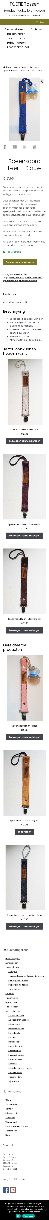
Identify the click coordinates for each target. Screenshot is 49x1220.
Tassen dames (15, 29)
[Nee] (45, 1210)
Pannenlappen (15, 1046)
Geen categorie (12, 958)
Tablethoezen (16, 43)
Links (7, 1135)
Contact (9, 1109)
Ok (18, 1216)
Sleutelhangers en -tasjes (20, 1068)
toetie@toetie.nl (10, 1169)
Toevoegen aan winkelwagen (20, 262)
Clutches (37, 29)
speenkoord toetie (28, 280)
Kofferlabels (14, 1033)
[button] (42, 81)
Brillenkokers (14, 1024)
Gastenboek (11, 1131)
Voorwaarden (11, 1104)
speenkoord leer (10, 280)
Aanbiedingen (11, 963)
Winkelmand (11, 1122)
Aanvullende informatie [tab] (15, 302)
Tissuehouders (15, 1077)
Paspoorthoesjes (16, 1055)
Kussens (12, 1037)
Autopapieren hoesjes (18, 1020)
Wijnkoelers (13, 1081)
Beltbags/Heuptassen (18, 980)
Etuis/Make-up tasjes (18, 985)
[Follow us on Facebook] (6, 1190)
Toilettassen (14, 989)
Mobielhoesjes (15, 1042)
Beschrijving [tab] (9, 294)
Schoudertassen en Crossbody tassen (26, 976)
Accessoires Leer (16, 1015)
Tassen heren (16, 34)
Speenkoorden (10, 70)
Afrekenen (10, 1117)
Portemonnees (15, 1059)
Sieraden (12, 1064)
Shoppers (12, 971)
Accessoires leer (18, 47)
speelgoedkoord (16, 277)
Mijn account (11, 1113)
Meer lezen (28, 1216)
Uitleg (8, 1100)
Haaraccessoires (16, 1028)
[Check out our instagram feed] (13, 1190)
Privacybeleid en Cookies (17, 1126)
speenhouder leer (33, 277)
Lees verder (24, 831)
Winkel (17, 67)
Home (9, 67)
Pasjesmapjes (14, 1050)
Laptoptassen (16, 38)
